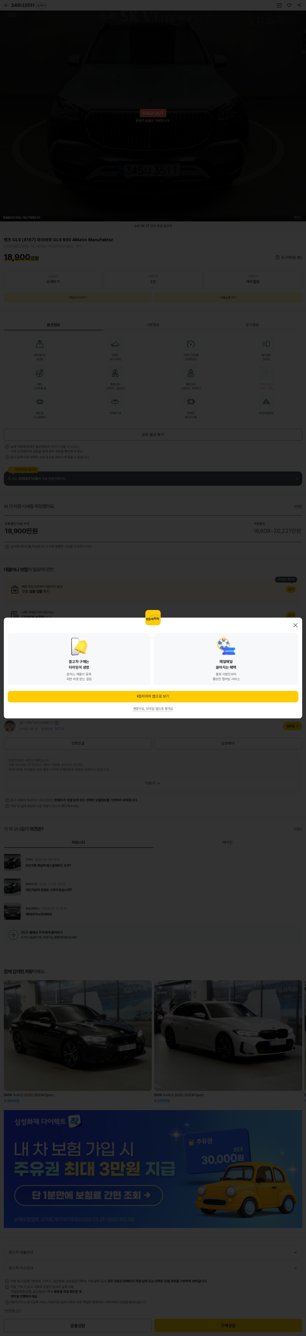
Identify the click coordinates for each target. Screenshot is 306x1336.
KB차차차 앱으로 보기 (153, 696)
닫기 (295, 625)
